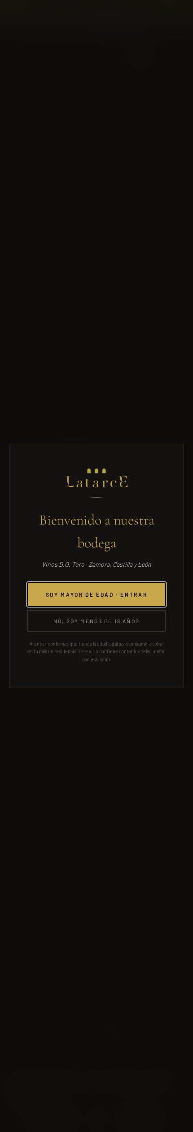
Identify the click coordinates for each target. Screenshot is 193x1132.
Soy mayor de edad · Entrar (97, 594)
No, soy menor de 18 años (96, 621)
